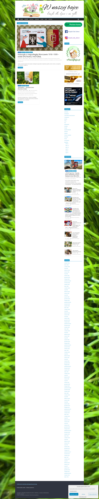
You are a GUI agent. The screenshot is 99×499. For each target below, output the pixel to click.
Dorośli (65, 119)
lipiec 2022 (66, 350)
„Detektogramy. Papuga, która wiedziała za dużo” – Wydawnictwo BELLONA (72, 174)
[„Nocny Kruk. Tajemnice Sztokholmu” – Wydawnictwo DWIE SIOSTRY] (68, 188)
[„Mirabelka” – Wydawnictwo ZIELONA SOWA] (28, 72)
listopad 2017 (67, 450)
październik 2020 (67, 387)
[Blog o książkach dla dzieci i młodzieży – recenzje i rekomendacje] (18, 19)
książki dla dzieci (36, 59)
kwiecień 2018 (67, 441)
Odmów (83, 494)
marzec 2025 (66, 293)
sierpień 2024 (67, 305)
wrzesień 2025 (67, 282)
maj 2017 (66, 460)
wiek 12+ (23, 52)
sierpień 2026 (67, 263)
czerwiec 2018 (67, 437)
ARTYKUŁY (66, 111)
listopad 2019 (67, 407)
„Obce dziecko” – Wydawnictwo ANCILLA (76, 251)
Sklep (46, 19)
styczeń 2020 (66, 403)
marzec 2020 (66, 400)
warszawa (59, 59)
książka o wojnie (24, 93)
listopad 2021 (67, 364)
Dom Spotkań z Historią (47, 58)
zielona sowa (31, 94)
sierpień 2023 (67, 327)
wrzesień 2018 (67, 432)
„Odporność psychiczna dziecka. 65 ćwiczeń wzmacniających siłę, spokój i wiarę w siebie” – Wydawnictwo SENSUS (73, 224)
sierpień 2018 (67, 434)
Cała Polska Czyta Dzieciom (69, 115)
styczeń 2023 (66, 339)
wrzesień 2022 (67, 346)
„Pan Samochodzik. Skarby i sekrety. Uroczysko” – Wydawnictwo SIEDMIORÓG (76, 235)
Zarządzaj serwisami (73, 491)
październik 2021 (67, 366)
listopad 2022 (67, 343)
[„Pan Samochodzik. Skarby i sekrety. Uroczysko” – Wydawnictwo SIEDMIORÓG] (68, 232)
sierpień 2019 (67, 412)
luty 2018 (66, 444)
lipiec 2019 (66, 414)
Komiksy (66, 126)
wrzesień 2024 (67, 304)
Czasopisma (66, 117)
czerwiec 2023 (67, 330)
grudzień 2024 (67, 298)
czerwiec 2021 (67, 373)
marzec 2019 (66, 421)
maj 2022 (66, 353)
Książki (21, 19)
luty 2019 (66, 423)
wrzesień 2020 (67, 389)
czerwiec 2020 (67, 394)
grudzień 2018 (67, 427)
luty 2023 (66, 337)
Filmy (65, 120)
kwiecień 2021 (67, 377)
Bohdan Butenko (40, 58)
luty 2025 (66, 295)
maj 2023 (66, 332)
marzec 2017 (66, 464)
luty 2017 (66, 466)
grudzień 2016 (67, 469)
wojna (19, 94)
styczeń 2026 (66, 275)
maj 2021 (66, 375)
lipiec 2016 (66, 476)
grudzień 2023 (67, 320)
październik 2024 (67, 302)
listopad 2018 (67, 428)
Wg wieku (66, 142)
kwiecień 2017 (67, 462)
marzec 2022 (66, 357)
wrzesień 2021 (67, 368)
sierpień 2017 (67, 455)
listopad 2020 (67, 386)
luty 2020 (66, 402)
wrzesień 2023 (67, 325)
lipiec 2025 (66, 286)
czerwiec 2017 (67, 459)
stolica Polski (56, 59)
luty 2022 (66, 359)
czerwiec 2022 (67, 352)
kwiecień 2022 (67, 355)
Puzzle (65, 138)
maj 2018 (66, 439)
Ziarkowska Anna (20, 61)
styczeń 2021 (66, 382)
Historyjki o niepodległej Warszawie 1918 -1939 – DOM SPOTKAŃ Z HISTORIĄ (38, 55)
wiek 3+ (67, 149)
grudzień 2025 (67, 277)
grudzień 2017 (67, 448)
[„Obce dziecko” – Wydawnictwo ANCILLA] (68, 250)
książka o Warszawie (30, 59)
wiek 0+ (67, 143)
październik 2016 (67, 473)
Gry (65, 122)
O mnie (41, 19)
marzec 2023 (66, 336)
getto (18, 91)
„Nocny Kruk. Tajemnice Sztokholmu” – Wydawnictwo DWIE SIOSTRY (76, 190)
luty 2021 (66, 380)
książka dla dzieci (22, 91)
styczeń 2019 (66, 425)
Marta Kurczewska (30, 93)
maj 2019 (66, 418)
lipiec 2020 (66, 393)
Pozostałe (66, 136)
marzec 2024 (66, 314)
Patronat (37, 19)
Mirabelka (35, 93)
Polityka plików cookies (82, 496)
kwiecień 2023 (67, 334)
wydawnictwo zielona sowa (24, 94)
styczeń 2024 (66, 318)
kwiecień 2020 (67, 398)
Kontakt (50, 19)
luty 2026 (66, 273)
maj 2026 (66, 268)
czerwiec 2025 (67, 288)
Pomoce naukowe (67, 135)
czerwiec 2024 (67, 309)
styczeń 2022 (66, 361)
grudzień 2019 (67, 405)
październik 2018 (67, 430)
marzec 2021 (66, 378)
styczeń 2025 (66, 296)
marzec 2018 (66, 443)
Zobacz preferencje (93, 494)
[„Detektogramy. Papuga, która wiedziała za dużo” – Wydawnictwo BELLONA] (73, 160)
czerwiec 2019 (67, 416)
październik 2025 (67, 280)
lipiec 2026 (66, 264)
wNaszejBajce (26, 58)
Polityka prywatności (30, 487)
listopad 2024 (67, 300)
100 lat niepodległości (33, 58)
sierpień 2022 (67, 348)
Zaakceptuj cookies (74, 494)
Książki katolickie (67, 129)
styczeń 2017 (66, 468)
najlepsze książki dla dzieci (44, 59)
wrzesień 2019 (67, 411)
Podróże (26, 19)
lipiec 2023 (66, 329)
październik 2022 (67, 345)
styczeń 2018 (66, 446)
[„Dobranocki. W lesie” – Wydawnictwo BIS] (68, 242)
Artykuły (32, 19)
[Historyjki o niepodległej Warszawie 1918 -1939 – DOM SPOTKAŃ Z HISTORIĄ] (40, 25)
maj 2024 (66, 311)
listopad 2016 (67, 471)
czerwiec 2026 (67, 266)
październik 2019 (67, 409)
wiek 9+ (31, 52)
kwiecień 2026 (67, 270)
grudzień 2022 (67, 341)
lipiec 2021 (66, 371)
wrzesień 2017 (67, 453)
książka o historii (24, 59)
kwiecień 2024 (67, 313)
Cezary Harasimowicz (33, 90)
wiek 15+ (67, 147)
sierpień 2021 (67, 370)
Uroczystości (66, 140)
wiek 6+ (27, 52)
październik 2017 (67, 451)
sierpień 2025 (67, 284)
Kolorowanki (66, 124)
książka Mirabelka (29, 91)
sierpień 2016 (67, 475)
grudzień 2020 (67, 384)
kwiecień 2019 (67, 419)
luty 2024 (66, 316)
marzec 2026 (66, 272)
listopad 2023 (67, 321)
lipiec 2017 (66, 457)
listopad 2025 (67, 279)
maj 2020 (66, 396)
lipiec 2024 (66, 307)
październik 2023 (67, 323)
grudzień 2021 (67, 362)
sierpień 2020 (67, 391)
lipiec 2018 (66, 435)
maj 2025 (66, 289)
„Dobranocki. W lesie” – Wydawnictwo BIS (76, 243)
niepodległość (51, 59)
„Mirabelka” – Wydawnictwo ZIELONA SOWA (26, 88)
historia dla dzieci (54, 58)
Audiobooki (66, 113)
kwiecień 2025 (67, 291)
